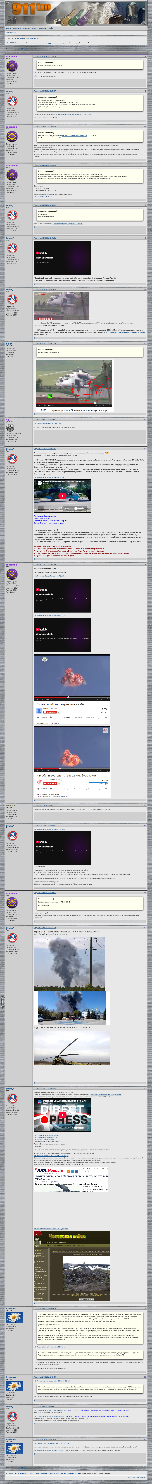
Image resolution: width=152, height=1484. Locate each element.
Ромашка (11, 1308)
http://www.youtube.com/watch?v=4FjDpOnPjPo (106, 1095)
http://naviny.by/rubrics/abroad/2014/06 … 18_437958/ (51, 1443)
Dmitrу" (10, 91)
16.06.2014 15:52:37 (49, 805)
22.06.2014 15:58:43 (49, 1088)
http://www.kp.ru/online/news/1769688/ (46, 1135)
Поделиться (38, 56)
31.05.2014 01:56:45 (49, 165)
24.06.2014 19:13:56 (49, 1308)
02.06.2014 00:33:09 (49, 289)
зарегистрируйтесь (32, 38)
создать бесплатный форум (136, 1477)
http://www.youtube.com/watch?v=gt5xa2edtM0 (49, 1416)
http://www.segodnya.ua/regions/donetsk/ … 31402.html (52, 1381)
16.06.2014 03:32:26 (49, 564)
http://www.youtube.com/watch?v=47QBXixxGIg (49, 478)
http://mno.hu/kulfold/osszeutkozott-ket (74, 136)
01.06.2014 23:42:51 (49, 238)
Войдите (20, 38)
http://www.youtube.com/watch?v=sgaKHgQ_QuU (50, 615)
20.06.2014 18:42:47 (49, 825)
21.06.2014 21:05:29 (49, 928)
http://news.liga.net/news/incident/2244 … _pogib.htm (51, 1229)
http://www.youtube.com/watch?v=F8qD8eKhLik (49, 1410)
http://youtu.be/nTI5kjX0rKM (43, 196)
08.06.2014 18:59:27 (49, 419)
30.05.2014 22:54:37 (49, 91)
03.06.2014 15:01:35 (49, 343)
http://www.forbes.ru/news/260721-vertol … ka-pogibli (51, 1156)
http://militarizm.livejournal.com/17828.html (48, 423)
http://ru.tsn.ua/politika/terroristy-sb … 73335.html (49, 1347)
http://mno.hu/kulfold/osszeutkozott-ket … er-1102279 (75, 114)
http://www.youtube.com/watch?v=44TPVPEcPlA (125, 332)
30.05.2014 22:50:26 (49, 56)
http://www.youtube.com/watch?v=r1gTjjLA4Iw (49, 576)
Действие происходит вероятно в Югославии (68, 224)
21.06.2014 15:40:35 (49, 893)
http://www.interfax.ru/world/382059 (45, 1137)
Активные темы (11, 33)
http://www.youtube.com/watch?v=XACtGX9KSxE (50, 830)
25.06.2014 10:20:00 (49, 1439)
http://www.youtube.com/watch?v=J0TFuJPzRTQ (49, 1451)
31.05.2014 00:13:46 (49, 126)
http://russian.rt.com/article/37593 (44, 1139)
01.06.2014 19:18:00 (49, 205)
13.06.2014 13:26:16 (49, 449)
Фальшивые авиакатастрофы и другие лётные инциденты (46, 43)
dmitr (9, 343)
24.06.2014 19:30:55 (49, 1377)
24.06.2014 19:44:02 (49, 1406)
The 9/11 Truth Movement (15, 43)
